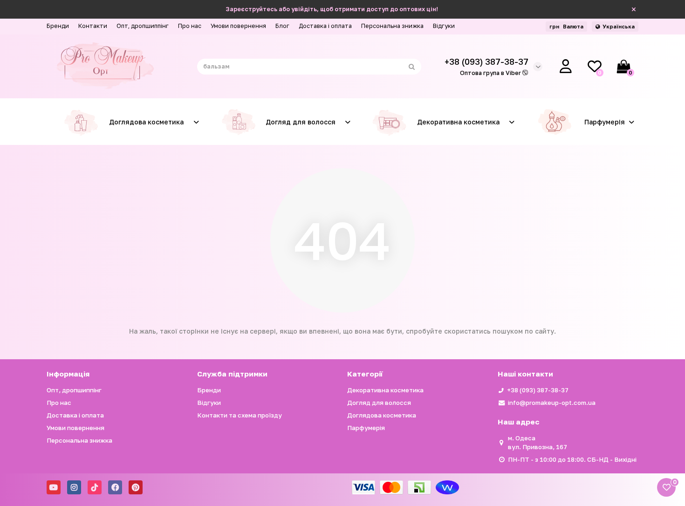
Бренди (58, 25)
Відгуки (444, 25)
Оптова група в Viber (491, 72)
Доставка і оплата (325, 25)
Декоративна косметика (458, 122)
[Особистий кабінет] (566, 67)
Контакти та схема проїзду (239, 415)
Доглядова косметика (146, 122)
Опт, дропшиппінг (142, 25)
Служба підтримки (232, 373)
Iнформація (68, 373)
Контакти (92, 25)
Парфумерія (604, 122)
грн (566, 26)
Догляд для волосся (301, 122)
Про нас (189, 25)
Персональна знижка (392, 25)
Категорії (365, 373)
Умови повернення (238, 25)
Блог (282, 25)
